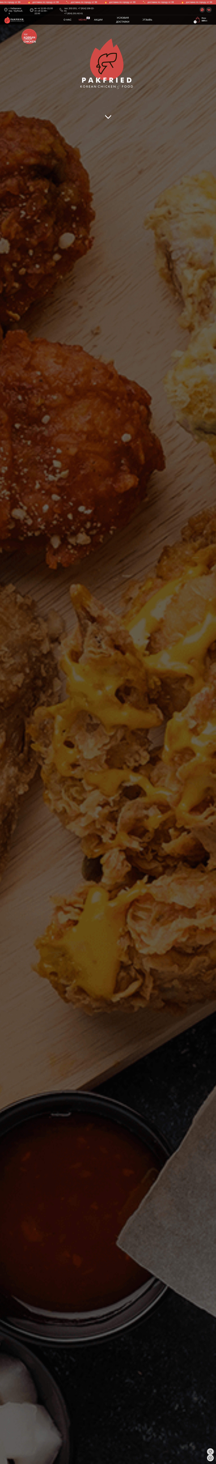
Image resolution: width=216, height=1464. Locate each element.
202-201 (73, 8)
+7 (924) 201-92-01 (73, 13)
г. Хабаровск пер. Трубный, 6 (16, 11)
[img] (14, 20)
